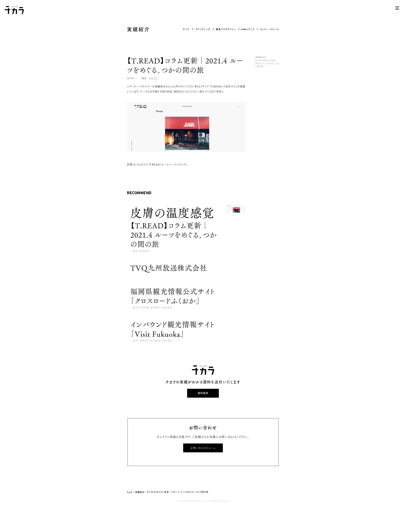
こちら (138, 164)
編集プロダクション (226, 29)
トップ (129, 492)
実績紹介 (140, 492)
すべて (186, 29)
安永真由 (153, 78)
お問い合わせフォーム (203, 447)
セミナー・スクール (269, 29)
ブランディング (202, 29)
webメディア (247, 29)
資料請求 (203, 393)
